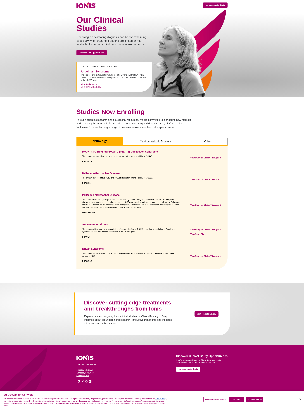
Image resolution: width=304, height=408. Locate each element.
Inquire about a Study (215, 5)
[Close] (300, 399)
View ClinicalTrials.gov (91, 87)
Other (207, 141)
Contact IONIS (82, 376)
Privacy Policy (160, 399)
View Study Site (88, 84)
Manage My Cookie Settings (215, 399)
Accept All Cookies (254, 399)
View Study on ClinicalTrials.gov (204, 158)
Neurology (100, 141)
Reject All (236, 399)
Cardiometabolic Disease (155, 141)
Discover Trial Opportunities (91, 53)
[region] (152, 399)
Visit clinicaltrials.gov (206, 314)
